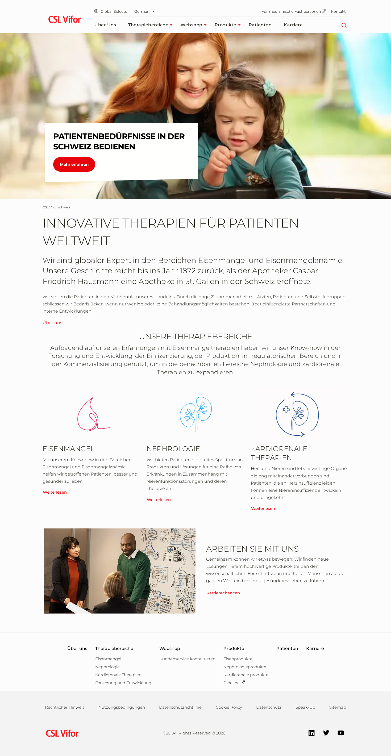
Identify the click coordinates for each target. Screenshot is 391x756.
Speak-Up (305, 707)
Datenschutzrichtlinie (180, 707)
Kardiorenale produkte (245, 674)
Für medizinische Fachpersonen (291, 11)
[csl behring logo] (61, 732)
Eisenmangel (108, 658)
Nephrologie (107, 666)
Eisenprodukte (237, 658)
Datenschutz (268, 707)
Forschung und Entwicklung (123, 682)
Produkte (225, 24)
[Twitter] (324, 732)
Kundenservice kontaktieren (187, 658)
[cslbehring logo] (64, 20)
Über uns (105, 24)
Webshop (191, 24)
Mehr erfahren (74, 164)
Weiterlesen (55, 492)
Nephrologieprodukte (244, 666)
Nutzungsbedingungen (121, 707)
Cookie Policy (229, 707)
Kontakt (338, 11)
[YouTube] (338, 732)
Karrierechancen (223, 592)
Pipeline (231, 682)
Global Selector (115, 11)
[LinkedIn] (309, 732)
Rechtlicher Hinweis (64, 707)
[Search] (343, 24)
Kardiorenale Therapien (118, 674)
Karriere (293, 24)
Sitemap (337, 707)
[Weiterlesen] (91, 414)
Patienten (260, 24)
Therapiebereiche (148, 24)
